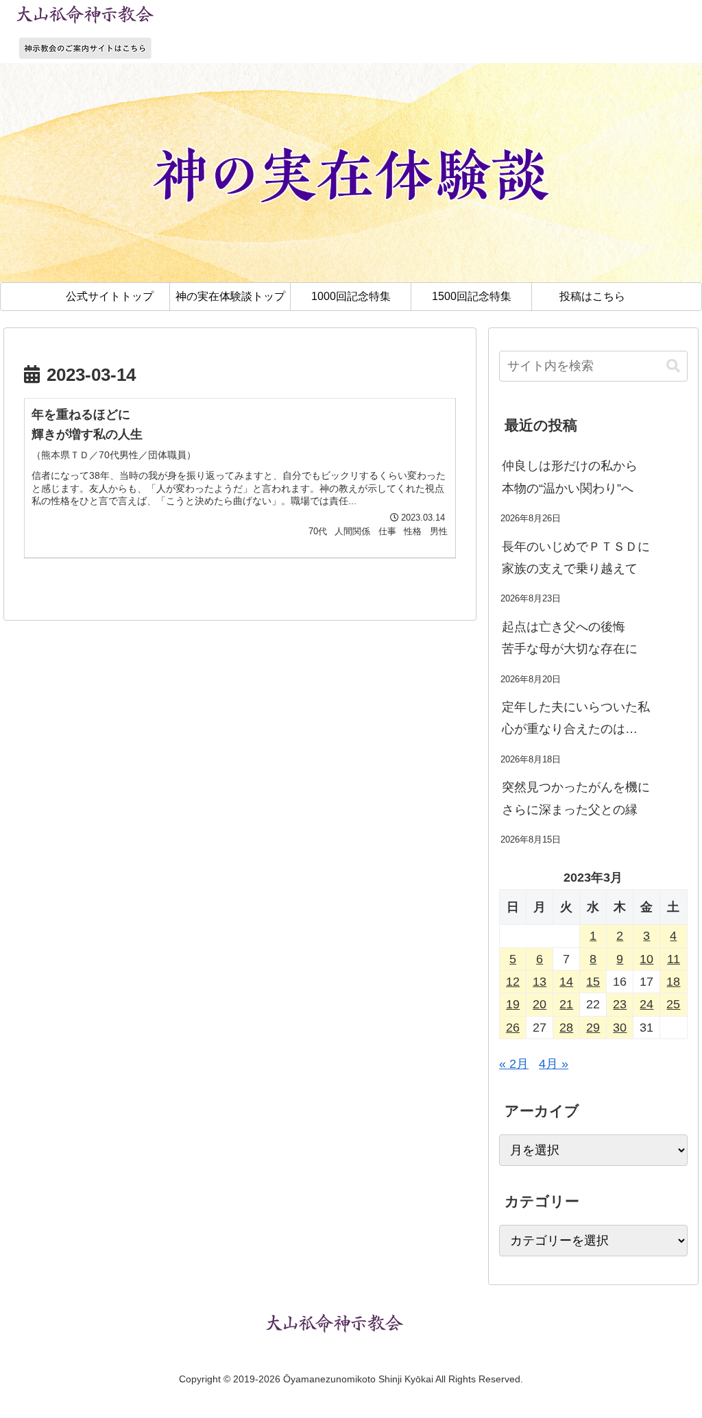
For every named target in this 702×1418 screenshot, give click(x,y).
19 (513, 1004)
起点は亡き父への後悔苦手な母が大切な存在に (570, 638)
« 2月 (514, 1064)
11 (673, 959)
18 (673, 981)
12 (513, 981)
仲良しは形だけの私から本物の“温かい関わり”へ (570, 477)
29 (593, 1027)
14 (566, 981)
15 (593, 981)
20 (539, 1004)
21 (566, 1004)
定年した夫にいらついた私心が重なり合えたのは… (576, 718)
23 (620, 1004)
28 (566, 1027)
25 (673, 1004)
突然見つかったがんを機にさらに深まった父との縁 (576, 798)
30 (620, 1027)
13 (539, 981)
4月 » (553, 1064)
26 (513, 1027)
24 (646, 1004)
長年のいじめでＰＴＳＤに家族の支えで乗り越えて (576, 557)
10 (646, 959)
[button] (673, 366)
